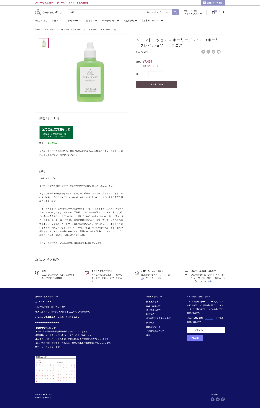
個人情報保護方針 (154, 310)
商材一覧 (150, 322)
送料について (152, 66)
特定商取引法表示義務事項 (158, 318)
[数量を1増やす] (160, 74)
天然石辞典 (129, 20)
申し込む (195, 338)
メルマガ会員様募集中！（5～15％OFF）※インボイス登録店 (61, 3)
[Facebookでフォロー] (212, 399)
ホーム (37, 30)
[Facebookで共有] (203, 52)
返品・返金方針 (153, 306)
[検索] (175, 12)
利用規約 (150, 314)
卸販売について (153, 327)
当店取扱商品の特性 (155, 331)
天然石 (55, 20)
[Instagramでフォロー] (223, 399)
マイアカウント (192, 13)
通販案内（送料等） (151, 20)
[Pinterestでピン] (208, 52)
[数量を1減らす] (145, 74)
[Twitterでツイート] (213, 52)
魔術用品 (90, 20)
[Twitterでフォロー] (218, 399)
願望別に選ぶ (41, 20)
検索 (148, 335)
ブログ (171, 20)
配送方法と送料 (153, 301)
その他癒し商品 (109, 20)
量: (137, 74)
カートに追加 (157, 84)
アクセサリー (72, 20)
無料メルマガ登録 (214, 3)
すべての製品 (48, 30)
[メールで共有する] (219, 52)
